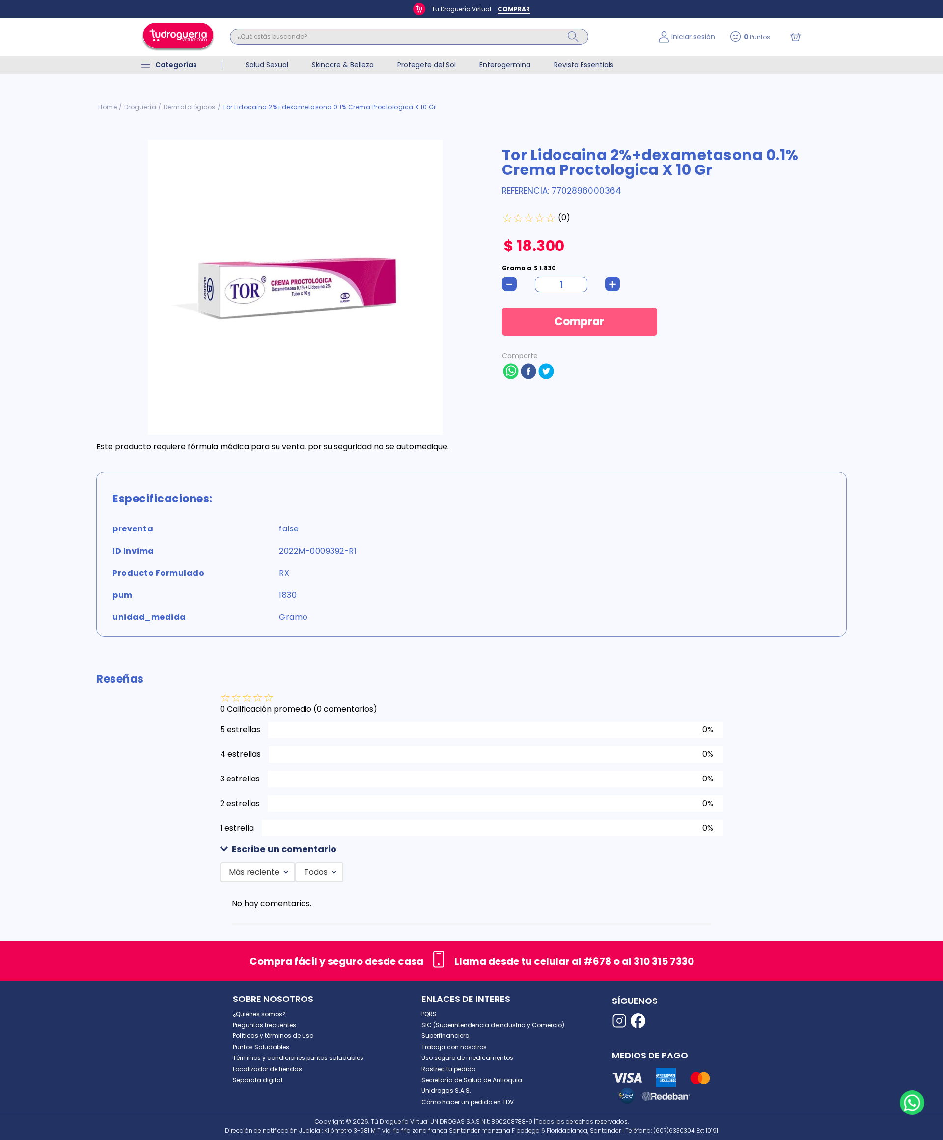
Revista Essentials (583, 65)
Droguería (140, 107)
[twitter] (546, 372)
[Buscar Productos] (573, 36)
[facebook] (528, 372)
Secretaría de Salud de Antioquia (471, 1080)
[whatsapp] (511, 372)
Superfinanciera (445, 1035)
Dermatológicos (190, 107)
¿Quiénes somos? (259, 1014)
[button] (471, 849)
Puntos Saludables (261, 1047)
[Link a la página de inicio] (107, 107)
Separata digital (257, 1080)
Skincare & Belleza (343, 65)
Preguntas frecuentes (264, 1025)
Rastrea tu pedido (448, 1069)
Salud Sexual (267, 65)
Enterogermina (504, 65)
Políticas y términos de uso (273, 1035)
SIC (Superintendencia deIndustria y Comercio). (493, 1025)
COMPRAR (514, 9)
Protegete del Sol (426, 65)
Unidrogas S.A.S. (446, 1090)
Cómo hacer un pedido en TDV (467, 1102)
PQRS (429, 1014)
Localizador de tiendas (267, 1069)
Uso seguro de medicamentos (467, 1058)
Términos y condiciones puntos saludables (298, 1058)
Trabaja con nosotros (454, 1047)
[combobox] (437, 37)
